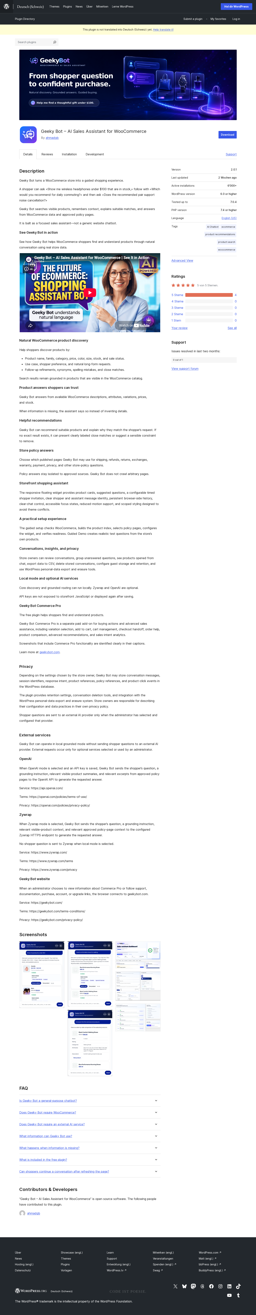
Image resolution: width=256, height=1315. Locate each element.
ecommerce (228, 226)
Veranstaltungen (163, 1258)
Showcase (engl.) (72, 1252)
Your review (179, 328)
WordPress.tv (117, 1270)
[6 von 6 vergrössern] (155, 1009)
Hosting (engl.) (24, 1264)
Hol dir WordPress (236, 6)
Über (18, 1252)
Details (28, 154)
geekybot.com (50, 652)
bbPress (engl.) (210, 1264)
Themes (66, 1258)
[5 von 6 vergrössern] (155, 976)
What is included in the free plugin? (43, 1160)
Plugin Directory (25, 18)
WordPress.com (210, 1252)
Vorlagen (66, 1270)
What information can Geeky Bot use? (45, 1136)
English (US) (229, 218)
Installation (69, 154)
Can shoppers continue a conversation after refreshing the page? (64, 1171)
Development (95, 154)
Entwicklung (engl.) (119, 1264)
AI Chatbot (213, 226)
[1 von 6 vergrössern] (59, 946)
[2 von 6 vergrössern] (107, 946)
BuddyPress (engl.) (212, 1270)
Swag (158, 1270)
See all (232, 328)
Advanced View (182, 260)
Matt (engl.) (208, 1258)
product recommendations (220, 234)
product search (226, 242)
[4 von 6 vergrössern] (155, 946)
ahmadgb (52, 138)
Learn (110, 1252)
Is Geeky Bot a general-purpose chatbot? (48, 1101)
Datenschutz (23, 1270)
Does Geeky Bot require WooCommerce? (47, 1112)
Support (231, 154)
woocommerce (226, 249)
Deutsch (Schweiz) (62, 1291)
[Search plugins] (54, 42)
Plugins (65, 1264)
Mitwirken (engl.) (163, 1252)
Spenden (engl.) (165, 1264)
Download (227, 134)
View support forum (184, 368)
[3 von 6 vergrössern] (107, 1015)
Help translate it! (163, 29)
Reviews (47, 154)
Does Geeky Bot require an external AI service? (52, 1124)
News (18, 1258)
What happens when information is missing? (49, 1148)
